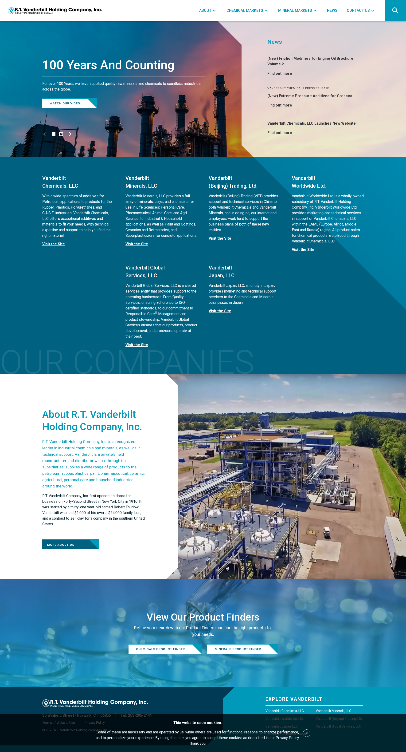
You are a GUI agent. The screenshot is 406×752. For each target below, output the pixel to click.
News (274, 42)
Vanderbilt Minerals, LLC (333, 711)
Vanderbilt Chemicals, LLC (284, 711)
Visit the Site (53, 244)
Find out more (279, 73)
